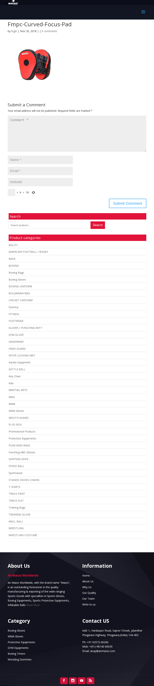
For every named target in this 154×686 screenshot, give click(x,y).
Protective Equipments (22, 438)
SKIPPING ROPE (18, 459)
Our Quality (89, 593)
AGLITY (13, 245)
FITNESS (14, 314)
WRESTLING (16, 528)
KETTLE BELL (17, 369)
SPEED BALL (16, 466)
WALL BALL (16, 521)
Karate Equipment (19, 362)
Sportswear (16, 473)
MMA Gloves (16, 411)
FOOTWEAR (16, 321)
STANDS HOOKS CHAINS (24, 480)
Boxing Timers (16, 653)
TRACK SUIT (16, 500)
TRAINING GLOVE (19, 514)
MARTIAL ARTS (18, 390)
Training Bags (17, 507)
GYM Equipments (18, 648)
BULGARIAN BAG (19, 293)
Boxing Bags (16, 272)
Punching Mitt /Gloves (22, 452)
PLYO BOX (15, 424)
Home (86, 575)
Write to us (89, 604)
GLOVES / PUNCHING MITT (25, 328)
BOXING (14, 265)
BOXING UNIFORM (20, 286)
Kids (11, 383)
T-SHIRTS (14, 487)
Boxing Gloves (17, 279)
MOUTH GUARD (19, 418)
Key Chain (15, 376)
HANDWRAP (16, 341)
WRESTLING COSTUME (23, 535)
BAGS (12, 258)
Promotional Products (22, 431)
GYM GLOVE (16, 335)
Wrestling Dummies (20, 659)
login (14, 31)
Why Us (86, 587)
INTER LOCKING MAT (22, 355)
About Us (88, 581)
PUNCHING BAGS (19, 445)
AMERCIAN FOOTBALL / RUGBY (28, 252)
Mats (12, 397)
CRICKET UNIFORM (20, 300)
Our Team (88, 598)
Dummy (13, 307)
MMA (12, 404)
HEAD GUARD (17, 348)
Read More (33, 605)
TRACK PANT (17, 493)
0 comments (49, 31)
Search (98, 225)
